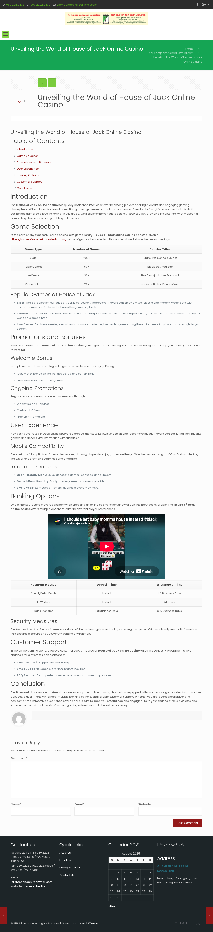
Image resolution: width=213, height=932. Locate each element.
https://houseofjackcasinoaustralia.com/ (38, 239)
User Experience (28, 169)
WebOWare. (90, 923)
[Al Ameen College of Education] (106, 18)
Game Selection (28, 156)
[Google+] (203, 4)
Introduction (25, 149)
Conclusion (24, 188)
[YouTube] (209, 4)
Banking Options (28, 175)
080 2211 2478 (15, 5)
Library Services (70, 868)
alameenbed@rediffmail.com (77, 5)
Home (189, 49)
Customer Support (29, 182)
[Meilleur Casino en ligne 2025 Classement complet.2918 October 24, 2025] (209, 915)
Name (16, 804)
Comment (19, 758)
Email (79, 804)
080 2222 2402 (40, 5)
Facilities (65, 860)
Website (144, 804)
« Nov (111, 906)
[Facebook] (197, 4)
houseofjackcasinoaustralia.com (171, 53)
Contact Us (66, 875)
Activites (65, 853)
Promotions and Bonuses (34, 162)
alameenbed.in (34, 886)
